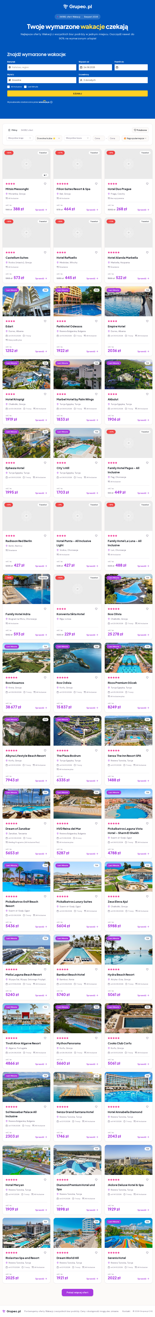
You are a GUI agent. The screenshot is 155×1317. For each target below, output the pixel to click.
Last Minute (33, 87)
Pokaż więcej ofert (77, 1292)
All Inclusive (16, 87)
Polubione (142, 130)
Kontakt (126, 1311)
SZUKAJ (77, 93)
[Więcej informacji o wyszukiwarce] (51, 102)
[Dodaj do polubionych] (45, 183)
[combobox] (48, 138)
